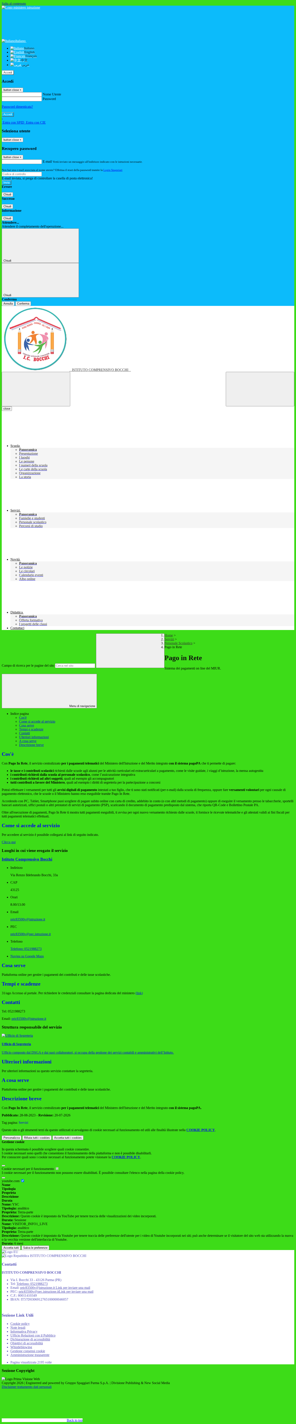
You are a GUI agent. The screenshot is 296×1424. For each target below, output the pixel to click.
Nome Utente (52, 94)
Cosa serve (26, 725)
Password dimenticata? (17, 106)
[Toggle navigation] (36, 389)
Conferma (23, 303)
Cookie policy (20, 1324)
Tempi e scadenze (31, 729)
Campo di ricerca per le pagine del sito (28, 665)
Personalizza (11, 1137)
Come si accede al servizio (37, 721)
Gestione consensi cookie (27, 1351)
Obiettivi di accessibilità (26, 1343)
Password (49, 99)
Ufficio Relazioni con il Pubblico (32, 1335)
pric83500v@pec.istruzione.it (30, 934)
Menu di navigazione (81, 706)
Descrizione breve (31, 745)
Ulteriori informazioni (34, 737)
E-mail (47, 161)
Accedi (7, 72)
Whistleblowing (21, 1347)
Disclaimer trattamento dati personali (27, 1387)
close (6, 408)
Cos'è (23, 717)
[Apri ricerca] (260, 389)
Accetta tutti (68, 1137)
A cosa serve (27, 741)
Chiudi (7, 194)
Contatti (24, 733)
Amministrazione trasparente (29, 1355)
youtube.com (11, 1181)
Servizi (169, 639)
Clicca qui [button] (9, 842)
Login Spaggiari (112, 170)
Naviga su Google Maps (27, 956)
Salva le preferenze (35, 1247)
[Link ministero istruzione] (21, 7)
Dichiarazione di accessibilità (30, 1339)
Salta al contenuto (14, 3)
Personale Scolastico (178, 643)
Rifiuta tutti (37, 1137)
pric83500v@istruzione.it (27, 919)
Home (168, 635)
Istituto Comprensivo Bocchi (27, 859)
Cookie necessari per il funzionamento (28, 1169)
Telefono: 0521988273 (26, 949)
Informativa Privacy (23, 1331)
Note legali (17, 1327)
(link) (139, 993)
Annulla (8, 303)
